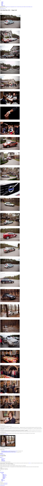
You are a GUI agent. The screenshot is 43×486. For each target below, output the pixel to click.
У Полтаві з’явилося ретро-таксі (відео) (6, 451)
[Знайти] (6, 7)
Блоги (2, 459)
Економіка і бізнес (13, 6)
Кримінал (25, 6)
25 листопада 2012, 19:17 (3, 8)
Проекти (2, 3)
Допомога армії (3, 5)
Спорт (15, 6)
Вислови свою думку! (2, 454)
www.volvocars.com (6, 434)
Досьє (2, 4)
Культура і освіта (21, 6)
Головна (2, 1)
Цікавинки (29, 6)
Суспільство (18, 6)
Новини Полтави (3, 458)
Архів (31, 6)
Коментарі (1, 453)
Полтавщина (2, 472)
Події (6, 6)
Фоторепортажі (3, 460)
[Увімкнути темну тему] (0, 0)
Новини (2, 2)
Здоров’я (27, 6)
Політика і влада (8, 6)
